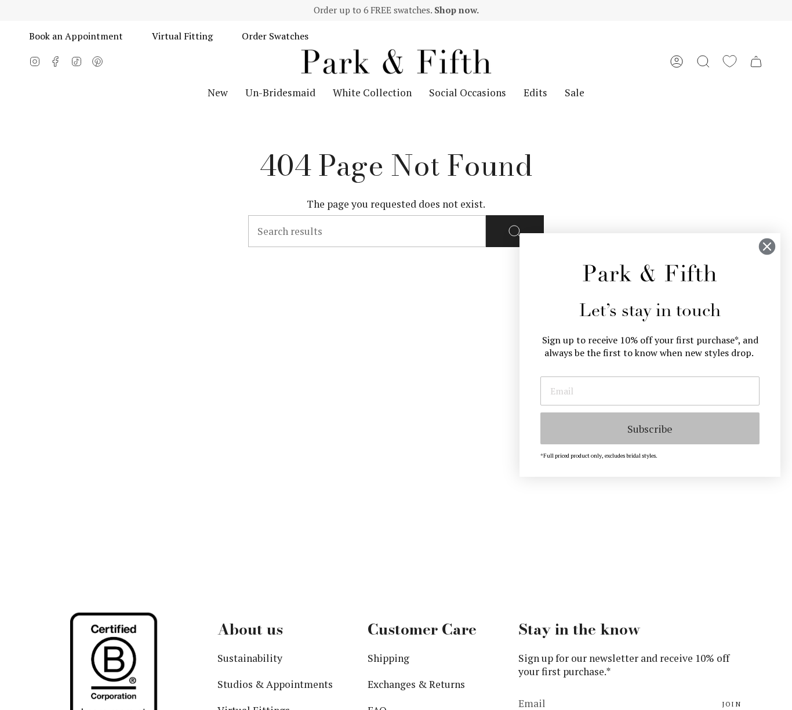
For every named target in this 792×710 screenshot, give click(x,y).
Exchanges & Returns (416, 684)
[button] (703, 61)
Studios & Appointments (275, 684)
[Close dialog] (767, 246)
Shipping (388, 658)
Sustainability (249, 658)
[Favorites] (730, 61)
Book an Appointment (76, 36)
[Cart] (756, 61)
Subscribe (650, 429)
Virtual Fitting (182, 36)
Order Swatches (275, 36)
